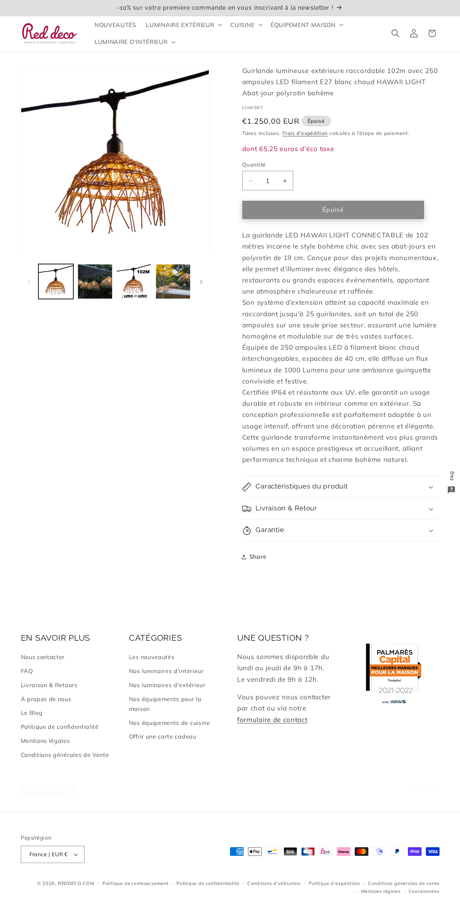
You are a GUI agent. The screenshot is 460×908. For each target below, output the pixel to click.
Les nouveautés (152, 656)
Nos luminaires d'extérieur (167, 685)
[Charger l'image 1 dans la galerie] (55, 281)
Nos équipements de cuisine (169, 722)
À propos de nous (46, 699)
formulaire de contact (272, 720)
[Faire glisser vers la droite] (201, 282)
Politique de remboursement (135, 883)
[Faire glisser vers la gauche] (29, 282)
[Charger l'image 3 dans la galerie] (133, 281)
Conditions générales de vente (403, 883)
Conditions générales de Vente (65, 754)
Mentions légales (45, 740)
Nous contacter (43, 656)
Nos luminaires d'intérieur (166, 671)
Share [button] (257, 556)
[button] (183, 24)
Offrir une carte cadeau (163, 736)
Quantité (254, 165)
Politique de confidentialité (60, 726)
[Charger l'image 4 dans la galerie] (173, 281)
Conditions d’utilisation (274, 883)
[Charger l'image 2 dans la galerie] (95, 281)
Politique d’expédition (334, 883)
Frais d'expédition (305, 133)
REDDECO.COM (76, 883)
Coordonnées (424, 891)
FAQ (27, 671)
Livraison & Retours (49, 685)
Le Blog (32, 712)
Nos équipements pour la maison (165, 703)
